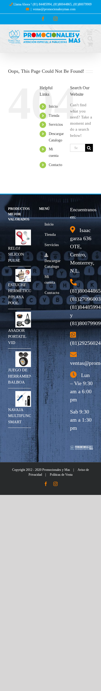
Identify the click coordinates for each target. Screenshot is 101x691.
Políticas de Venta (61, 475)
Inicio (53, 106)
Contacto (55, 165)
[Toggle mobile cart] (90, 44)
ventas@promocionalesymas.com (54, 9)
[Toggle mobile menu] (90, 33)
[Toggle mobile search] (90, 38)
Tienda (54, 116)
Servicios (56, 125)
